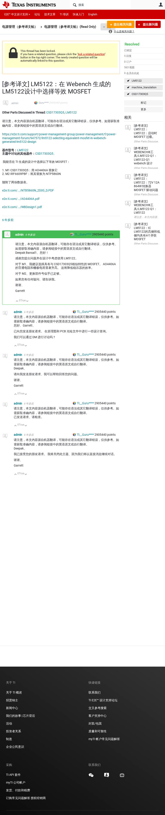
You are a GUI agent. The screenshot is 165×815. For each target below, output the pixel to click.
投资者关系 (13, 731)
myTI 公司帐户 (15, 782)
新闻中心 (12, 708)
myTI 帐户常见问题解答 (104, 739)
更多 (143, 109)
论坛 (37, 14)
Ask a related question (91, 54)
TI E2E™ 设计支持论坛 (103, 700)
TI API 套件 (13, 774)
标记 (143, 102)
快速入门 (78, 14)
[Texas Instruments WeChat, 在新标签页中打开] (91, 776)
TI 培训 (64, 14)
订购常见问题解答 (18, 798)
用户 (161, 4)
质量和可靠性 (98, 731)
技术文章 (49, 14)
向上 (17, 301)
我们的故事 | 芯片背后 (20, 715)
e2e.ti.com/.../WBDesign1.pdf (22, 207)
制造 (9, 739)
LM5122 (137, 80)
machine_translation (144, 87)
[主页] (32, 4)
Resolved (132, 44)
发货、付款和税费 (18, 790)
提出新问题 (150, 24)
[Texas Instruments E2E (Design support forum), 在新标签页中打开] (106, 776)
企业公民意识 (15, 746)
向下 (27, 301)
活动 (9, 723)
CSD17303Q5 (140, 94)
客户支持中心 (98, 715)
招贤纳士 (12, 700)
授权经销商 (38, 798)
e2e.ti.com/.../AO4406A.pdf (21, 199)
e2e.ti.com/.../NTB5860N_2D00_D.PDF (28, 190)
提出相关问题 (123, 24)
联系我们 (95, 692)
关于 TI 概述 (14, 692)
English (92, 14)
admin (14, 103)
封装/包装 (95, 723)
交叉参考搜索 (98, 708)
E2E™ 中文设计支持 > (17, 14)
